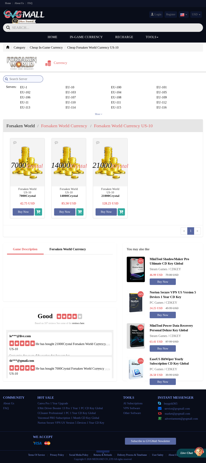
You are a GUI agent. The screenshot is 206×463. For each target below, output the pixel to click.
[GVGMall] (24, 13)
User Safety (157, 455)
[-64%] (136, 302)
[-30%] (136, 335)
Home (8, 3)
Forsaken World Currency (67, 249)
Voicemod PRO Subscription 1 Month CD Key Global (68, 417)
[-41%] (136, 269)
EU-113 (25, 107)
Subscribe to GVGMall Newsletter (150, 441)
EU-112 (162, 102)
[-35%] (136, 369)
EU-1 (23, 87)
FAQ (30, 3)
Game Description (25, 249)
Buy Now (23, 211)
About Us (19, 3)
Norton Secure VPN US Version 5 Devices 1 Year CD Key (71, 422)
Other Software (132, 413)
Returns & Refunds (103, 455)
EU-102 (25, 92)
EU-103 (71, 92)
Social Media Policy (78, 455)
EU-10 (70, 87)
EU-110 (71, 102)
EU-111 (116, 102)
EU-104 (116, 92)
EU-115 (116, 107)
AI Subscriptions (132, 403)
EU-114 (71, 107)
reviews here (78, 323)
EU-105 (162, 92)
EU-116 (162, 107)
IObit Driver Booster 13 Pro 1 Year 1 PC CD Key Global (70, 408)
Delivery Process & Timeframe (132, 455)
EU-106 (25, 97)
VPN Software (131, 408)
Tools (151, 37)
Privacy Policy (57, 455)
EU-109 (162, 97)
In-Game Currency (86, 37)
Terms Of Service (36, 455)
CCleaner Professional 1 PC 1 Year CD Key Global (67, 413)
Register (170, 14)
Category (19, 47)
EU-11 (24, 102)
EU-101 (162, 87)
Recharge (124, 37)
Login (157, 14)
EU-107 (71, 97)
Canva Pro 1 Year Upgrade (53, 403)
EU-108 (116, 97)
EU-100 (116, 87)
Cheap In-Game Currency (46, 47)
